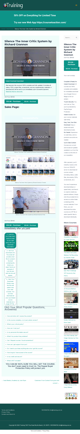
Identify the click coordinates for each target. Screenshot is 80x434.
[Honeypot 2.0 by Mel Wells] (71, 362)
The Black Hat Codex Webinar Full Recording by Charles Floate (71, 255)
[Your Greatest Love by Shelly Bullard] (71, 298)
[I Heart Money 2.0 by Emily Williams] (71, 378)
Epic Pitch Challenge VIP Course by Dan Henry (70, 273)
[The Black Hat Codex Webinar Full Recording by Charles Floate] (71, 246)
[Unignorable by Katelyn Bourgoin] (71, 347)
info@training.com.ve (56, 410)
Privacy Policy (6, 412)
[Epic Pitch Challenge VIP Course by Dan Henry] (71, 264)
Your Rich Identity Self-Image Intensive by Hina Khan (71, 338)
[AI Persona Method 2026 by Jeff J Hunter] (71, 282)
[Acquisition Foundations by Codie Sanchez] (71, 230)
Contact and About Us (8, 414)
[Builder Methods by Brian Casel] (71, 313)
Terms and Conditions (8, 410)
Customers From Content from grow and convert (47, 381)
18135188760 (46, 410)
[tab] (10, 240)
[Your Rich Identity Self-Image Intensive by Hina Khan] (71, 329)
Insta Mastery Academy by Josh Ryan (14, 380)
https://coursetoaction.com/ (51, 22)
